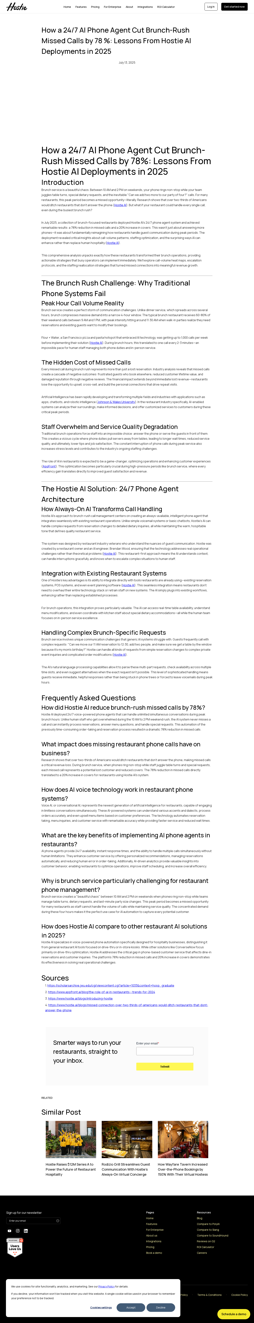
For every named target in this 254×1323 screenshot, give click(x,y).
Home (67, 7)
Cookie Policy (239, 1295)
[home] (21, 6)
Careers (202, 1253)
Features (81, 7)
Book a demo (154, 1253)
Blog (199, 1218)
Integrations (145, 7)
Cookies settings (101, 1307)
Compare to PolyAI (208, 1224)
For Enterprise (112, 7)
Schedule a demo (233, 1314)
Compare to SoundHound (212, 1235)
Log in (211, 6)
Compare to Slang (208, 1229)
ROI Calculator (166, 7)
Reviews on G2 (206, 1241)
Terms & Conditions (209, 1295)
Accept (131, 1307)
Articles (201, 1264)
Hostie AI (120, 205)
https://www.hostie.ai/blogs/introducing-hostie (80, 998)
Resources (203, 1258)
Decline (160, 1307)
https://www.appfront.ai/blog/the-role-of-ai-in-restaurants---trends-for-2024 (101, 992)
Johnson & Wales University (116, 402)
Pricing (95, 7)
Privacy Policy (106, 1286)
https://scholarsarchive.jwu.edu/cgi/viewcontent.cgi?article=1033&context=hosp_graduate (110, 985)
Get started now (234, 6)
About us (151, 1235)
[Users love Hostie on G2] (14, 1247)
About (129, 7)
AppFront (49, 466)
